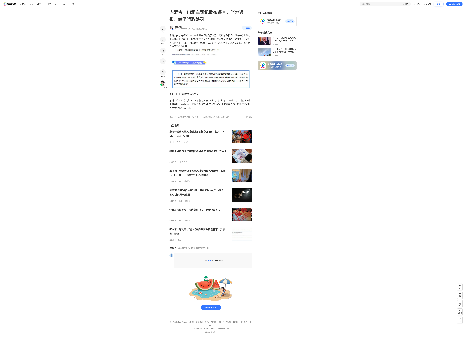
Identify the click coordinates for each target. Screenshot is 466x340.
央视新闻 (172, 162)
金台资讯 (172, 240)
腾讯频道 (244, 322)
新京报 (172, 142)
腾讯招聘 (221, 322)
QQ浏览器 (236, 322)
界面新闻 (172, 201)
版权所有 (214, 332)
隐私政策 (199, 322)
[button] (290, 21)
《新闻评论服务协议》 (202, 248)
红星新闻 (172, 220)
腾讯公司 (208, 332)
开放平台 (206, 322)
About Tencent (182, 322)
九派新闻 (172, 181)
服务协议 (191, 322)
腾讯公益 (228, 322)
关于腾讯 (173, 322)
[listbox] (210, 182)
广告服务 (214, 322)
